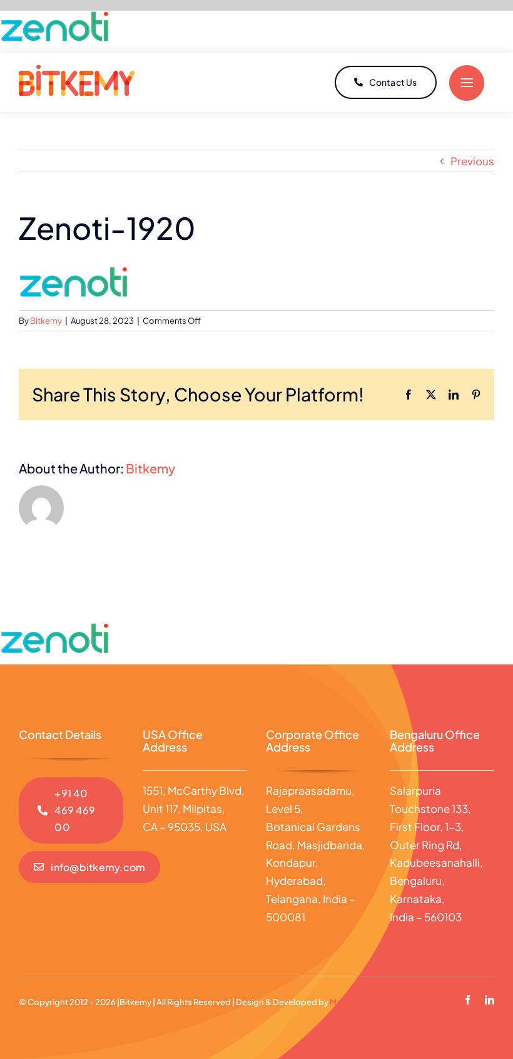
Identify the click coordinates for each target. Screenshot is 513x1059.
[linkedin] (489, 1000)
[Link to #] (466, 82)
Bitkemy (46, 321)
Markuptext (352, 1002)
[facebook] (467, 1000)
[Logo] (77, 70)
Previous (472, 161)
